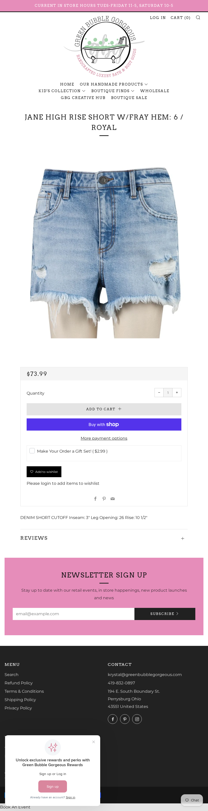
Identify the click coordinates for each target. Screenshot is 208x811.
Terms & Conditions (24, 691)
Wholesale (154, 91)
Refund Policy (19, 683)
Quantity (35, 393)
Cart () (181, 18)
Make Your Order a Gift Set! (72, 451)
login (46, 483)
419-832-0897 (121, 683)
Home (67, 84)
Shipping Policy (20, 699)
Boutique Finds (110, 91)
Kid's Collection (60, 91)
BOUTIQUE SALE (129, 98)
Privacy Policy (18, 708)
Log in (158, 18)
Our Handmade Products (111, 84)
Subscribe (162, 614)
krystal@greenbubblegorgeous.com (145, 674)
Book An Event (15, 807)
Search (12, 674)
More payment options (104, 438)
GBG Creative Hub (83, 98)
